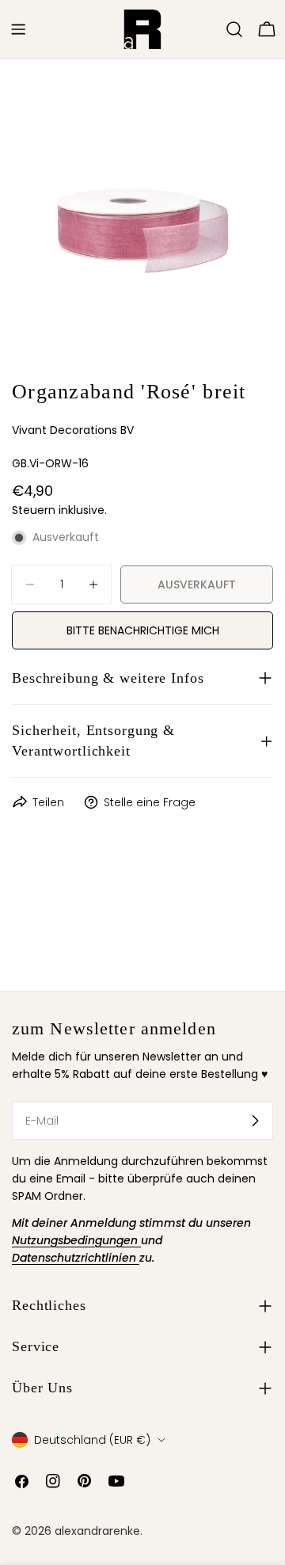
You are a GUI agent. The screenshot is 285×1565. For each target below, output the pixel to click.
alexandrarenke (97, 1531)
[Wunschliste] (212, 29)
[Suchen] (234, 29)
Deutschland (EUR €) (92, 1440)
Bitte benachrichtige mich (142, 630)
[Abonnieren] (255, 1120)
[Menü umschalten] (18, 29)
